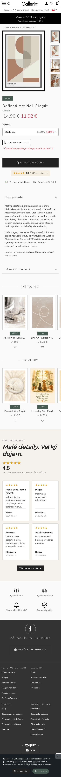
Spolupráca (36, 682)
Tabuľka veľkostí (18, 142)
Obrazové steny (8, 672)
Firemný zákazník (38, 729)
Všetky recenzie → (30, 568)
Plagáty (5, 677)
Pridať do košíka (32, 162)
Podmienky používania (11, 724)
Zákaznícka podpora (39, 714)
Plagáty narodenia (9, 688)
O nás (33, 672)
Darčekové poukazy (32, 649)
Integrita (5, 729)
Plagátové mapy (9, 693)
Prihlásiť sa (35, 708)
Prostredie (35, 688)
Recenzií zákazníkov (39, 677)
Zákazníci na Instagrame (12, 714)
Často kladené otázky (40, 719)
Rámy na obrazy (8, 682)
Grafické (6, 110)
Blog (4, 708)
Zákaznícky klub (38, 724)
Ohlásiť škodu (37, 734)
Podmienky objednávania (12, 719)
